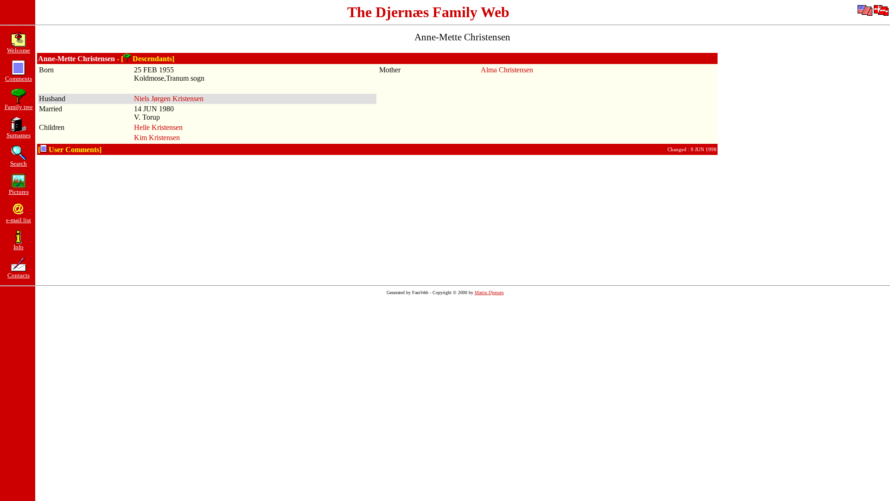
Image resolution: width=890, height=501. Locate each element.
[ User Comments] (70, 150)
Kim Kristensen (157, 137)
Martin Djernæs (489, 292)
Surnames (18, 135)
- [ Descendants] (145, 59)
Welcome (18, 50)
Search (18, 163)
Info (18, 247)
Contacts (18, 275)
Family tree (19, 106)
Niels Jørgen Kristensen (168, 99)
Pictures (19, 191)
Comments (18, 78)
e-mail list (18, 220)
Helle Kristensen (158, 127)
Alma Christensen (507, 70)
